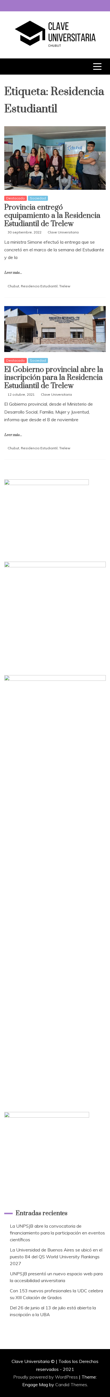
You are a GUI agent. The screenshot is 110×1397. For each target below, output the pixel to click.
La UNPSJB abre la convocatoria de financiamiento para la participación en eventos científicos (57, 1232)
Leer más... (13, 272)
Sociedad (38, 198)
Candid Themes (71, 1384)
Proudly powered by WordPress (46, 1377)
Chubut (13, 286)
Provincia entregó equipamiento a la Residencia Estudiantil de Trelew (52, 216)
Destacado (15, 198)
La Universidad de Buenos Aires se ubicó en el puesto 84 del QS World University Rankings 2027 (56, 1256)
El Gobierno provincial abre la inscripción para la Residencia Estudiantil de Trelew (53, 378)
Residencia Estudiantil (39, 286)
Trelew (64, 286)
